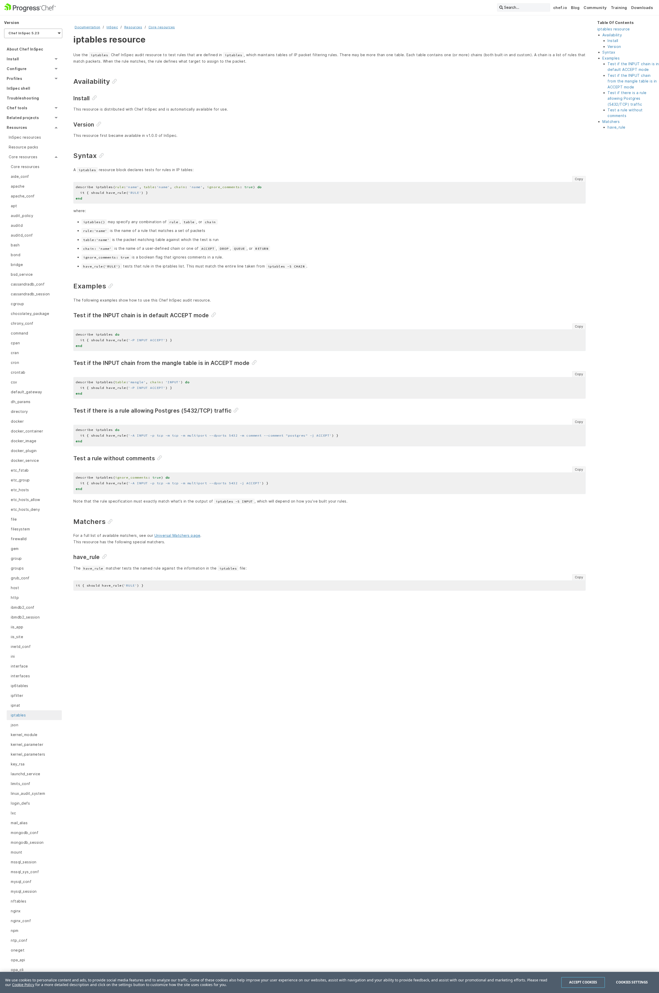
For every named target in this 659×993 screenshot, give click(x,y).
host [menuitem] (15, 588)
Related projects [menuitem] (23, 117)
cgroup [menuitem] (17, 304)
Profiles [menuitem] (14, 78)
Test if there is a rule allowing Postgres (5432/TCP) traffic (627, 98)
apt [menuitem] (14, 206)
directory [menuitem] (19, 411)
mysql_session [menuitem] (24, 891)
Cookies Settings (632, 982)
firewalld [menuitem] (19, 539)
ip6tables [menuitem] (19, 685)
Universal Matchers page (177, 535)
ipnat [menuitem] (15, 705)
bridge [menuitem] (17, 264)
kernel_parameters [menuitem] (28, 754)
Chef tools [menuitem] (17, 108)
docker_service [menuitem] (25, 460)
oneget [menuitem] (17, 950)
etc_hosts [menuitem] (20, 490)
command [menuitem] (19, 333)
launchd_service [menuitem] (25, 774)
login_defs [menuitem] (20, 803)
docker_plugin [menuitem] (24, 450)
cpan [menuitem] (15, 343)
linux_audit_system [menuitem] (28, 793)
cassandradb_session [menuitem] (30, 294)
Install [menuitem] (13, 59)
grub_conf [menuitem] (20, 578)
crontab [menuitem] (18, 372)
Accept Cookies (583, 982)
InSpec (112, 27)
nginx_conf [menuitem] (21, 921)
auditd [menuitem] (17, 225)
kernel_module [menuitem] (24, 734)
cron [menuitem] (15, 362)
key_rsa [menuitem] (18, 764)
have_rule (617, 127)
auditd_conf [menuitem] (22, 235)
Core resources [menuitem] (23, 157)
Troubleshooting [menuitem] (23, 98)
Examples (611, 58)
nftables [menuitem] (18, 901)
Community (595, 7)
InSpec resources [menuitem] (25, 137)
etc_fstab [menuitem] (20, 470)
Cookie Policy (23, 984)
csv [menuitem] (14, 382)
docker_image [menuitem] (23, 441)
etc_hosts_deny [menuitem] (25, 509)
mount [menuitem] (16, 852)
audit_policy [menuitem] (22, 215)
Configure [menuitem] (17, 68)
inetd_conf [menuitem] (21, 646)
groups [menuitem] (17, 568)
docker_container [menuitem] (27, 431)
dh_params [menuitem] (21, 401)
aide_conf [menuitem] (20, 176)
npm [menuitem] (15, 930)
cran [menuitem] (15, 353)
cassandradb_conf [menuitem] (28, 284)
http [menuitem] (15, 597)
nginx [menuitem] (16, 911)
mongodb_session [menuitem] (27, 842)
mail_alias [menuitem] (19, 823)
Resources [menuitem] (17, 127)
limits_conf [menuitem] (20, 783)
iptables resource (613, 29)
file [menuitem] (14, 519)
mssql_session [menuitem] (24, 862)
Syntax (608, 52)
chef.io (560, 7)
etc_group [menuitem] (20, 480)
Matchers (611, 121)
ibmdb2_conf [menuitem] (22, 607)
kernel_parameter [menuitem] (27, 744)
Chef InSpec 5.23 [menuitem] (23, 33)
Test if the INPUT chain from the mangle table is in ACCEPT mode (632, 81)
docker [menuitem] (17, 421)
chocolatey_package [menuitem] (30, 313)
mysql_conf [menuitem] (21, 881)
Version (614, 46)
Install (613, 40)
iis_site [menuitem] (17, 637)
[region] (329, 982)
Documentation (87, 27)
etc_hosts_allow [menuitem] (25, 499)
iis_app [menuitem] (17, 627)
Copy (579, 179)
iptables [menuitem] (18, 715)
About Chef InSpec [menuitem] (25, 49)
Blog (575, 7)
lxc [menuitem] (13, 813)
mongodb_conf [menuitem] (24, 832)
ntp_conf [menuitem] (19, 940)
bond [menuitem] (15, 255)
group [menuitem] (16, 558)
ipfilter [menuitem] (17, 695)
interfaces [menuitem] (20, 676)
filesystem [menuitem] (20, 529)
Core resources (162, 27)
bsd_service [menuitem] (22, 274)
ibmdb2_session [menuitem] (25, 617)
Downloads (642, 7)
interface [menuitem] (19, 666)
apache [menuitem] (17, 186)
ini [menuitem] (13, 656)
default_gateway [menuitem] (26, 392)
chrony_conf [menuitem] (22, 323)
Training (619, 7)
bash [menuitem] (15, 245)
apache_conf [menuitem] (23, 196)
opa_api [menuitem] (18, 960)
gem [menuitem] (15, 548)
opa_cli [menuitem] (17, 969)
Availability (612, 35)
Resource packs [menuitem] (23, 147)
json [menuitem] (14, 725)
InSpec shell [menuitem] (18, 88)
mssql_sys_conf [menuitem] (25, 872)
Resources (133, 27)
